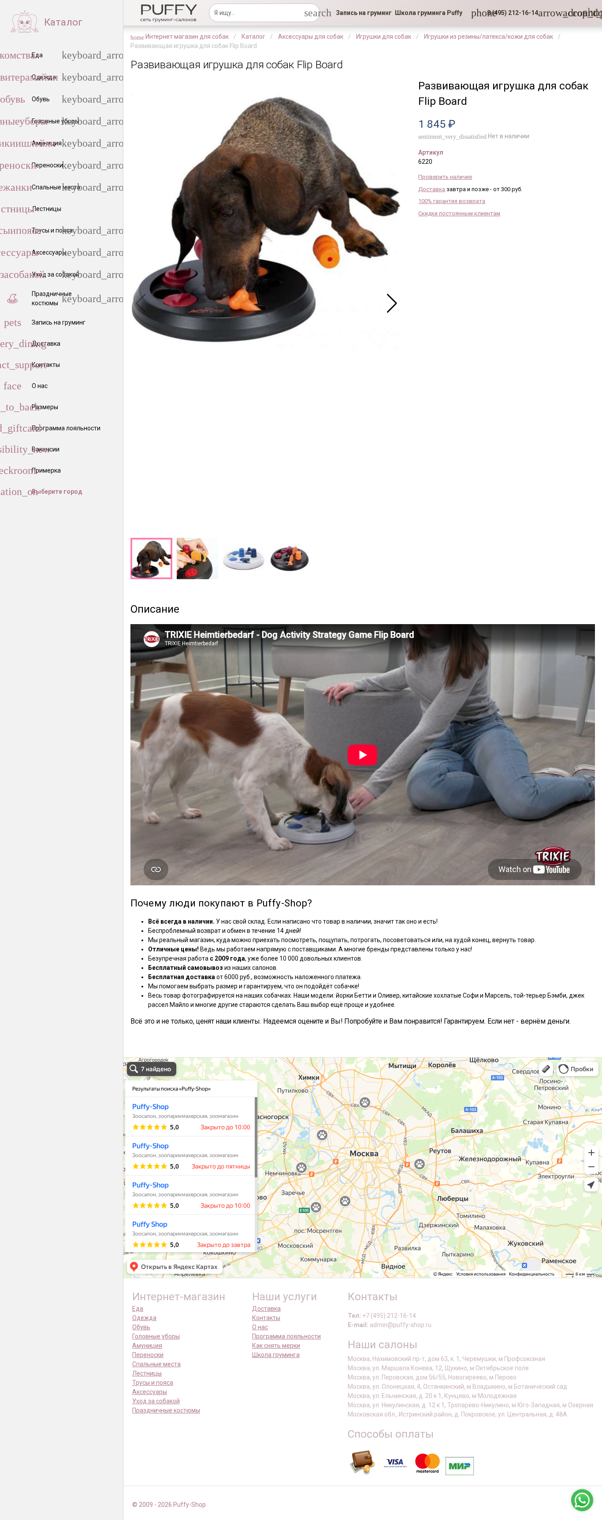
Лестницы (147, 1373)
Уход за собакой (156, 1401)
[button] (510, 13)
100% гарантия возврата (451, 201)
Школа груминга (276, 1354)
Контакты (266, 1317)
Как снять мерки (276, 1345)
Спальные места (156, 1364)
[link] (364, 13)
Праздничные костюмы (166, 1410)
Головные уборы (156, 1336)
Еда (137, 1308)
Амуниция (147, 1345)
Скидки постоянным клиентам (459, 213)
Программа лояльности (286, 1336)
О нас (260, 1327)
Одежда (144, 1317)
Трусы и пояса (152, 1382)
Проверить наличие (445, 177)
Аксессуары (149, 1391)
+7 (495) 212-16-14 (389, 1315)
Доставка (431, 189)
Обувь (141, 1327)
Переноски (148, 1354)
